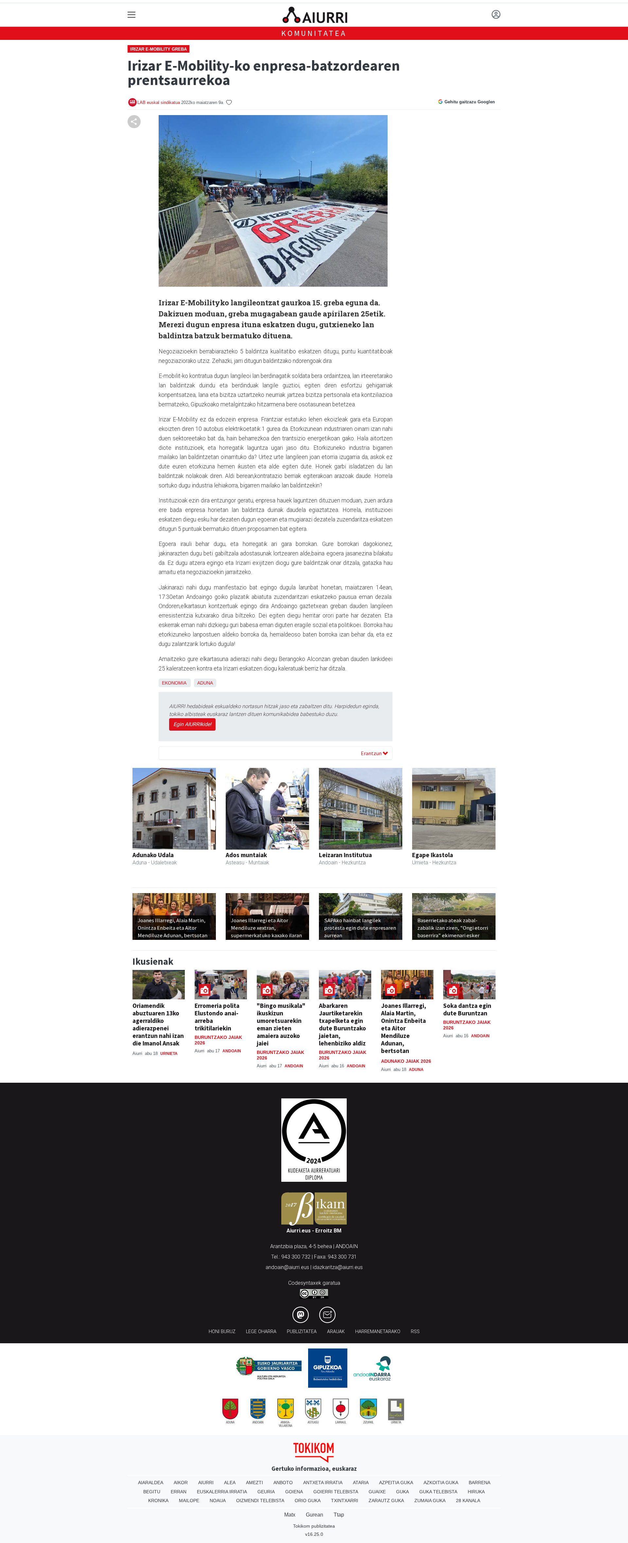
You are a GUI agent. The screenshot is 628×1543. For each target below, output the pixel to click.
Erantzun (372, 753)
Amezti (254, 1482)
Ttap (339, 1515)
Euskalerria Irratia (222, 1491)
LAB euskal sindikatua (158, 102)
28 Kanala (468, 1500)
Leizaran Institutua (345, 855)
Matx (289, 1515)
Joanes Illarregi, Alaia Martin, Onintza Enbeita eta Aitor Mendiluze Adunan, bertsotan (403, 1028)
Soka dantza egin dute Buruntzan (467, 1009)
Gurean (314, 1515)
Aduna (205, 683)
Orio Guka (308, 1500)
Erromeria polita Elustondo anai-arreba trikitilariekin (217, 1017)
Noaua (218, 1500)
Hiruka (476, 1491)
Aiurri (206, 1482)
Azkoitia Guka (441, 1482)
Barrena (479, 1482)
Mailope (189, 1500)
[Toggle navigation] (132, 15)
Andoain (231, 1051)
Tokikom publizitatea (314, 1526)
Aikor (181, 1482)
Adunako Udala (153, 855)
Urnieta (169, 1053)
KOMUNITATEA (314, 33)
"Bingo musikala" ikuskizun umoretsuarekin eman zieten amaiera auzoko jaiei (281, 1024)
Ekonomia (174, 683)
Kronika (158, 1500)
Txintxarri (344, 1500)
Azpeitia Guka (396, 1482)
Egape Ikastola (432, 855)
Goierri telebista (335, 1491)
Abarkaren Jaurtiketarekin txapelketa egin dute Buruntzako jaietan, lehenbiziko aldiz (342, 1024)
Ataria (361, 1482)
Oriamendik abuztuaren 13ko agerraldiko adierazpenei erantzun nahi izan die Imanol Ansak (158, 1024)
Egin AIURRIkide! (192, 724)
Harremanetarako (377, 1331)
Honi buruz (222, 1331)
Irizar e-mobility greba (158, 49)
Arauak (336, 1331)
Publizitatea (302, 1331)
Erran (178, 1491)
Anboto (283, 1482)
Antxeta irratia (322, 1482)
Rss (415, 1331)
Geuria (266, 1491)
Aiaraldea (150, 1482)
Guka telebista (438, 1491)
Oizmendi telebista (260, 1500)
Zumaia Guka (429, 1500)
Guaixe (377, 1491)
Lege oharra (261, 1331)
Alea (230, 1482)
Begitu (151, 1491)
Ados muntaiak (246, 855)
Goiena (294, 1491)
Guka (402, 1491)
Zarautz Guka (386, 1500)
